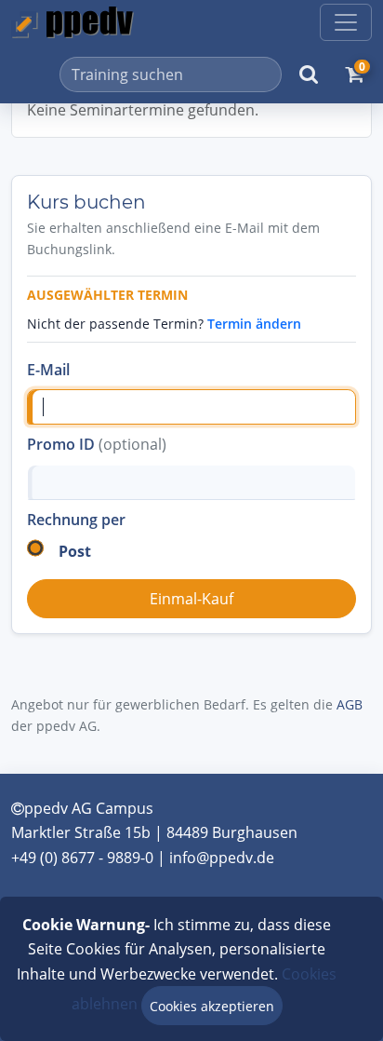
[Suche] (308, 74)
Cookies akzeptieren (212, 1006)
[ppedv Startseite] (72, 22)
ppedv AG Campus (88, 808)
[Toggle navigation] (346, 22)
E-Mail (48, 369)
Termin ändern (254, 323)
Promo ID (96, 444)
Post (75, 551)
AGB (350, 704)
